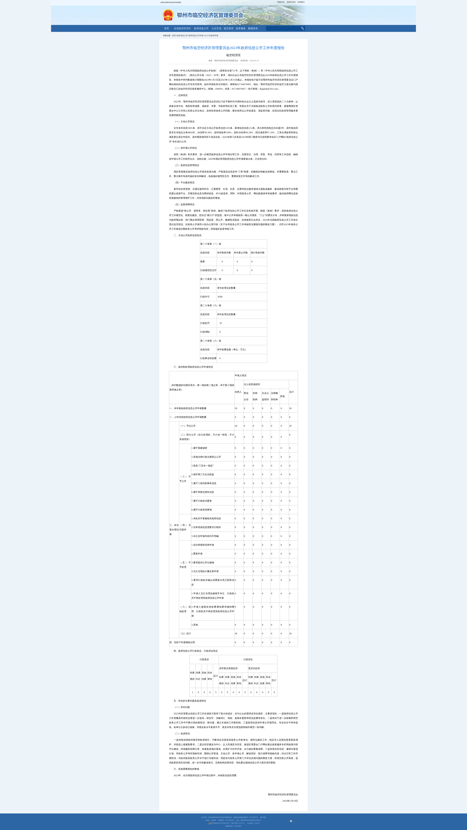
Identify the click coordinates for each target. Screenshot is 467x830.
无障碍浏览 (291, 2)
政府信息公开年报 (196, 36)
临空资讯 (229, 28)
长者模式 (301, 2)
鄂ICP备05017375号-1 (238, 823)
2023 (206, 36)
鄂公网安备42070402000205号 (220, 823)
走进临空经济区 (182, 28)
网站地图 (263, 817)
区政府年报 (213, 36)
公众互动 (216, 28)
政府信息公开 (201, 28)
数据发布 (253, 28)
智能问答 (281, 2)
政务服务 (241, 28)
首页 (166, 28)
